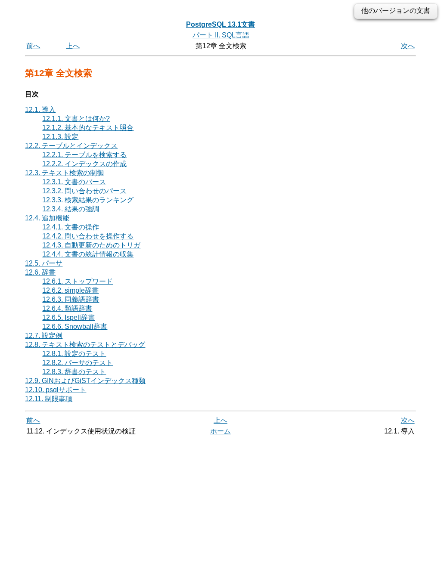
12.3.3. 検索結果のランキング (88, 200)
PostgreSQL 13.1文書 (220, 24)
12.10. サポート (55, 389)
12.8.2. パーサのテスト (77, 362)
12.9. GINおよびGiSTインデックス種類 (85, 380)
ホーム (220, 431)
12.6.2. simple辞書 (70, 290)
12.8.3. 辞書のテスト (74, 371)
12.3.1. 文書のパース (74, 182)
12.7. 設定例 (43, 335)
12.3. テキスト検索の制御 (64, 172)
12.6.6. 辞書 (74, 326)
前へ (33, 46)
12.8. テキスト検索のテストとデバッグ (85, 344)
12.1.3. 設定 (60, 136)
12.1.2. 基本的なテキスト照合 (88, 127)
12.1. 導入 (40, 109)
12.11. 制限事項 (48, 398)
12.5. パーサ (43, 263)
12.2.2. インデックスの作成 (84, 163)
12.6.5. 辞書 (68, 317)
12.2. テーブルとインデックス (71, 145)
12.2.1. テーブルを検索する (84, 154)
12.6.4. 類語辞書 (67, 308)
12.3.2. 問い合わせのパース (84, 191)
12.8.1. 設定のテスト (74, 353)
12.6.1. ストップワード (77, 281)
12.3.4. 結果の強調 (70, 209)
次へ (408, 46)
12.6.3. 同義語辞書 (70, 299)
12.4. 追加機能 (47, 218)
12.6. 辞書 (40, 272)
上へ (73, 46)
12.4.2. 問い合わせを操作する (88, 236)
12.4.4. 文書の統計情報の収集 (88, 254)
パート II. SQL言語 (221, 35)
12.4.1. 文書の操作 (70, 227)
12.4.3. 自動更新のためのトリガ (91, 245)
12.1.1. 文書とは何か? (76, 118)
